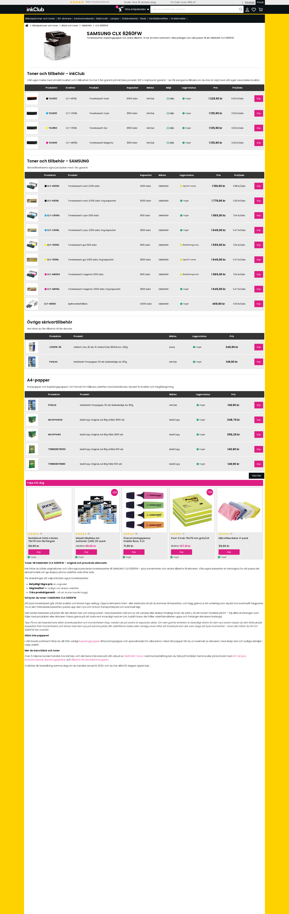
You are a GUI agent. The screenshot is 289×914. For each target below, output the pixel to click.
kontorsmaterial (34, 659)
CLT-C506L (53, 230)
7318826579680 (56, 463)
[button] (89, 2)
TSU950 (53, 128)
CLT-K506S (53, 186)
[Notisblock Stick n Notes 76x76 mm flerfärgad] (49, 510)
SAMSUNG (87, 25)
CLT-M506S (53, 274)
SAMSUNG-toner (133, 656)
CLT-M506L (53, 289)
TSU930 (53, 113)
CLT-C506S (53, 215)
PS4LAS (53, 361)
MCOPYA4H (54, 434)
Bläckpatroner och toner (45, 25)
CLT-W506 (50, 303)
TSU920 (53, 98)
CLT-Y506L (53, 259)
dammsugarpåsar (55, 659)
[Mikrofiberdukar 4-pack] (239, 510)
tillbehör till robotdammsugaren (90, 659)
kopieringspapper (89, 641)
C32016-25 (55, 347)
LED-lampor (239, 656)
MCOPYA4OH (55, 419)
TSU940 (53, 142)
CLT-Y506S (53, 244)
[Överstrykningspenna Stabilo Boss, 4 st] (144, 510)
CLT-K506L (53, 200)
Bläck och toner (70, 25)
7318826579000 (57, 449)
